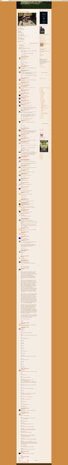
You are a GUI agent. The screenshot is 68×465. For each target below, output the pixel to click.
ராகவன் (22, 268)
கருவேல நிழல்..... (24, 3)
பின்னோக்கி (22, 104)
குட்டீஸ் (42, 114)
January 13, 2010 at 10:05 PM (25, 77)
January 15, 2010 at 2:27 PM (25, 368)
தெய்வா (22, 205)
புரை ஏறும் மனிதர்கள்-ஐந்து (44, 112)
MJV (21, 150)
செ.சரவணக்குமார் (23, 210)
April (42, 98)
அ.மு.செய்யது (22, 240)
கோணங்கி (43, 51)
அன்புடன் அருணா (23, 86)
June (42, 96)
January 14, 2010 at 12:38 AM (25, 159)
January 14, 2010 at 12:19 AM (25, 141)
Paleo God (22, 90)
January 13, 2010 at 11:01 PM (25, 96)
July (41, 95)
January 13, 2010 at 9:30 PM (25, 56)
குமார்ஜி (22, 192)
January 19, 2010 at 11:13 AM (25, 451)
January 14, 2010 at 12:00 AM (25, 128)
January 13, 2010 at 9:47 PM (25, 65)
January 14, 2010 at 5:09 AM (25, 202)
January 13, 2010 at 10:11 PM (25, 85)
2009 (41, 116)
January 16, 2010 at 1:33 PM (25, 408)
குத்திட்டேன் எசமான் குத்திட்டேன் (44, 113)
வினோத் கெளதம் (23, 199)
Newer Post (20, 460)
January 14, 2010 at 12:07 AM (25, 133)
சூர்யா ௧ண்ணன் (23, 66)
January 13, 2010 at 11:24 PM (25, 103)
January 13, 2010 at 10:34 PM (25, 93)
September (42, 93)
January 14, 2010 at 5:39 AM (25, 209)
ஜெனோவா (22, 110)
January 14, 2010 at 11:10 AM (25, 239)
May (41, 97)
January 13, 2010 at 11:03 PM (25, 100)
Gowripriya (22, 134)
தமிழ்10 (41, 158)
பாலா (21, 213)
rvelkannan (22, 232)
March (42, 99)
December (42, 92)
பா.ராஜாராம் (22, 327)
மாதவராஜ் (22, 120)
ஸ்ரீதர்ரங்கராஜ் (22, 129)
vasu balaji (22, 82)
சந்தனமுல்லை (22, 70)
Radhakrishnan (23, 173)
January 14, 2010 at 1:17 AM (25, 165)
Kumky (22, 183)
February (42, 100)
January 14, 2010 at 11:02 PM (25, 322)
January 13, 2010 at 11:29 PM (25, 109)
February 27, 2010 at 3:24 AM (25, 456)
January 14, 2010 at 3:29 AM (25, 186)
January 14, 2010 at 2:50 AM (25, 178)
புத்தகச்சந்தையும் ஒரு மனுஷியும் (23, 11)
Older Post (36, 460)
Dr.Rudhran (22, 97)
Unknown (22, 323)
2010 (41, 91)
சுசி (21, 187)
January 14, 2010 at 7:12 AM (25, 218)
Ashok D (22, 228)
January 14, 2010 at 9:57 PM (25, 260)
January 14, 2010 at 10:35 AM (25, 236)
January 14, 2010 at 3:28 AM (25, 182)
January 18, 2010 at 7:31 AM (25, 412)
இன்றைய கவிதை (23, 250)
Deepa (22, 256)
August (42, 94)
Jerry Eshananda (23, 156)
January (42, 101)
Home (28, 460)
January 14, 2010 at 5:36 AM (25, 204)
